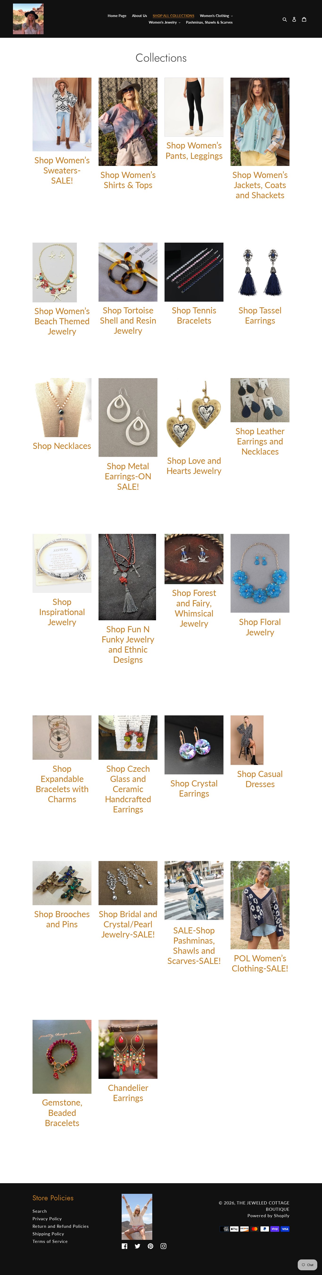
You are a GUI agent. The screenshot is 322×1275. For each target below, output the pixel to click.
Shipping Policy (48, 1233)
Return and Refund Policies (61, 1226)
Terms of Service (50, 1241)
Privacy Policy (47, 1218)
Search (40, 1211)
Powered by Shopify (268, 1215)
